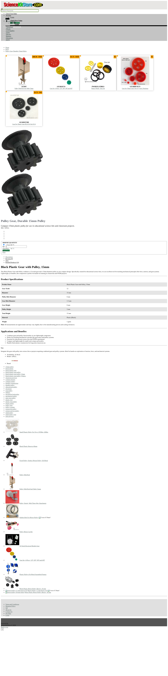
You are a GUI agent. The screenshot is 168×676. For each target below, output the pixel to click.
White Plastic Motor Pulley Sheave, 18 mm (37, 592)
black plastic (9, 368)
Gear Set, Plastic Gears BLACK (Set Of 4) (24, 124)
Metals (8, 29)
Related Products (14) (12, 262)
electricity (8, 389)
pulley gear (8, 405)
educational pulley (11, 387)
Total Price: (8, 248)
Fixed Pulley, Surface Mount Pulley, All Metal (34, 460)
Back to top (4, 627)
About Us (8, 610)
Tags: (7, 260)
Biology (8, 36)
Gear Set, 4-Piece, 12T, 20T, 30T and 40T (61, 88)
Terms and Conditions (12, 604)
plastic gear (9, 400)
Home (7, 19)
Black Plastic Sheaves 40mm (28, 446)
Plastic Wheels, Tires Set (98, 88)
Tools (7, 32)
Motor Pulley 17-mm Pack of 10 (38, 590)
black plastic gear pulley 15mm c (15, 376)
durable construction (11, 383)
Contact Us (8, 612)
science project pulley (12, 411)
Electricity (9, 38)
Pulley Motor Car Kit (26, 532)
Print (4, 252)
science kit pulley (10, 409)
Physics (8, 34)
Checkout (17, 23)
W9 (6, 608)
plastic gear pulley (11, 402)
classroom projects (11, 378)
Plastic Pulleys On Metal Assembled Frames (33, 574)
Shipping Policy (10, 606)
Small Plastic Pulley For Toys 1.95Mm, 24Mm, (34, 432)
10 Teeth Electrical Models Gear (29, 546)
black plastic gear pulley (13, 372)
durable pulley (10, 385)
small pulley (9, 413)
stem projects (9, 416)
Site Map (8, 613)
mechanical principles (12, 394)
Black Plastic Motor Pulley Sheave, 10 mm (33, 589)
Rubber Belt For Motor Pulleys (29, 517)
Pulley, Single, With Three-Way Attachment (33, 503)
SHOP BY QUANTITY (10, 243)
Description (9, 257)
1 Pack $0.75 (10, 245)
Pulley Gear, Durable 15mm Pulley (16, 51)
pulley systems (10, 407)
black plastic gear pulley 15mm (15, 374)
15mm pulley (9, 367)
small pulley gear (10, 414)
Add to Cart (6, 250)
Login (7, 615)
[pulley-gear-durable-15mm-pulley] (22, 172)
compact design (10, 379)
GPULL (7, 392)
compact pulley (10, 381)
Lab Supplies (10, 31)
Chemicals (9, 27)
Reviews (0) (9, 259)
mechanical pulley (11, 396)
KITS (7, 40)
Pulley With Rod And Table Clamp (24, 88)
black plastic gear (10, 370)
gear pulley (8, 391)
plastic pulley (9, 403)
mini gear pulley (10, 398)
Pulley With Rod (25, 475)
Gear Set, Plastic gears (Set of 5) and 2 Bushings (135, 88)
